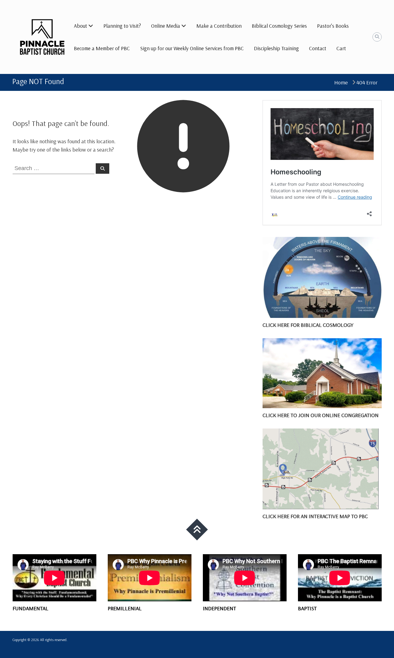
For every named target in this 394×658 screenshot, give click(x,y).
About (80, 25)
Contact (317, 48)
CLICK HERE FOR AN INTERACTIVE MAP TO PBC (315, 516)
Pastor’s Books (333, 25)
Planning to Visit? (122, 25)
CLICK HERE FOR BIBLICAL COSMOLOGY (308, 324)
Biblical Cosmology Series (279, 25)
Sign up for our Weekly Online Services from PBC (192, 48)
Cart (341, 48)
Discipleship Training (276, 48)
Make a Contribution (219, 25)
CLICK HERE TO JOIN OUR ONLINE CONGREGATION (321, 415)
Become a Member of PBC (102, 48)
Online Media (165, 25)
